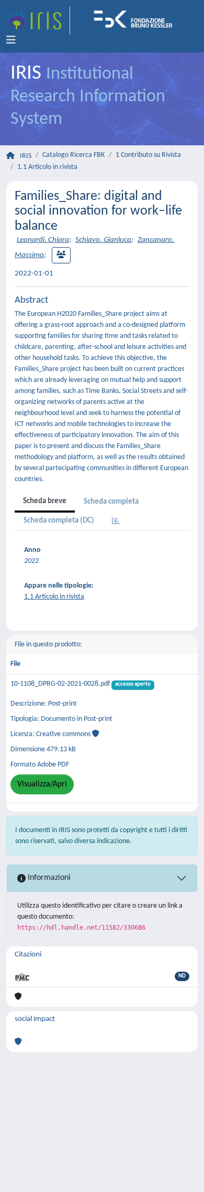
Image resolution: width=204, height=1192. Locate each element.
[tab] (116, 521)
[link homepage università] (136, 20)
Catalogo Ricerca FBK (73, 155)
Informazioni (48, 878)
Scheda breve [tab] (44, 501)
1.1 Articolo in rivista (47, 167)
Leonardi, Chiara (43, 240)
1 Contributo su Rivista (148, 155)
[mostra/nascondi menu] (11, 40)
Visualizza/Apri (42, 784)
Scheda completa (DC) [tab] (59, 521)
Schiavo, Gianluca (103, 240)
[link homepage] (38, 20)
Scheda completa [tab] (111, 502)
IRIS (25, 156)
